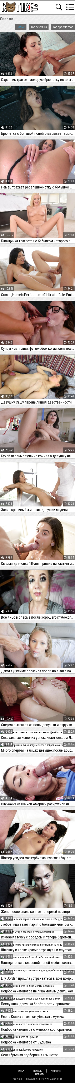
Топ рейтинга (39, 27)
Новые (21, 27)
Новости (39, 1074)
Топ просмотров (63, 27)
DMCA (21, 1070)
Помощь (37, 1070)
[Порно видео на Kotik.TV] (20, 7)
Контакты (56, 1070)
